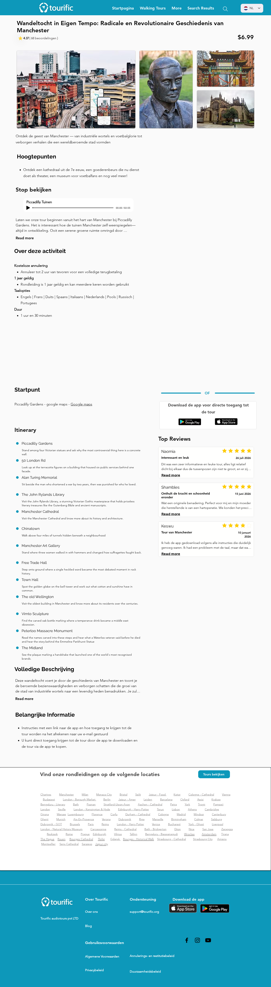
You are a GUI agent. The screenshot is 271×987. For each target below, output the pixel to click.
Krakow (216, 799)
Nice (191, 829)
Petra (173, 804)
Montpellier (48, 844)
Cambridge (212, 809)
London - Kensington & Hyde (92, 809)
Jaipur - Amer (127, 799)
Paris (91, 824)
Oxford (184, 799)
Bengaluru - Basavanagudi (161, 834)
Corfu (114, 814)
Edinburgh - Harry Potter (133, 809)
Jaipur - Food (157, 794)
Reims (105, 824)
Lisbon (176, 809)
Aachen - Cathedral (150, 804)
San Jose (207, 829)
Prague (85, 834)
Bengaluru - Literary (52, 804)
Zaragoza (227, 829)
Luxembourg (76, 814)
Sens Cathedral (69, 844)
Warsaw (61, 814)
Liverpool (217, 824)
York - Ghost (196, 824)
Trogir (201, 804)
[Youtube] (208, 940)
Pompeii (218, 804)
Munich (60, 819)
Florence (97, 814)
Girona (44, 814)
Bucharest (174, 824)
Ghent (44, 819)
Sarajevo (87, 844)
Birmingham (178, 819)
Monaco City (104, 794)
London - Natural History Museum (61, 829)
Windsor (199, 814)
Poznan (91, 804)
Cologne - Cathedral (201, 794)
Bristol (123, 794)
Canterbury (219, 814)
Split (138, 794)
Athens (192, 809)
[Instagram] (197, 940)
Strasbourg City (202, 839)
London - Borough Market (79, 799)
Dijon (177, 829)
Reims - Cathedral (125, 829)
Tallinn (133, 834)
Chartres (45, 794)
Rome (69, 834)
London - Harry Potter (130, 824)
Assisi (200, 799)
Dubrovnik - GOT (51, 824)
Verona (106, 819)
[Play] (28, 208)
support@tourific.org (144, 912)
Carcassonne (98, 829)
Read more (25, 238)
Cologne (163, 814)
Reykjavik (52, 834)
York (187, 804)
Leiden (148, 799)
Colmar (198, 819)
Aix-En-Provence (83, 819)
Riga (141, 819)
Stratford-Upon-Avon (117, 804)
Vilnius (118, 834)
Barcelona (166, 799)
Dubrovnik (124, 819)
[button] (177, 8)
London (45, 809)
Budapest (49, 799)
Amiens (222, 839)
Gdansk (115, 839)
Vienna (226, 794)
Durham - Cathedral (137, 814)
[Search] (225, 9)
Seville (62, 809)
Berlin (107, 799)
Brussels (75, 824)
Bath (76, 804)
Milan (85, 794)
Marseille (157, 819)
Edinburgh (99, 834)
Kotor (177, 794)
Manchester (66, 794)
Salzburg (216, 819)
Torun (160, 809)
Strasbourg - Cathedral (171, 839)
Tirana (225, 834)
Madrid (181, 814)
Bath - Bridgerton (155, 829)
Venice (156, 824)
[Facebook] (186, 940)
